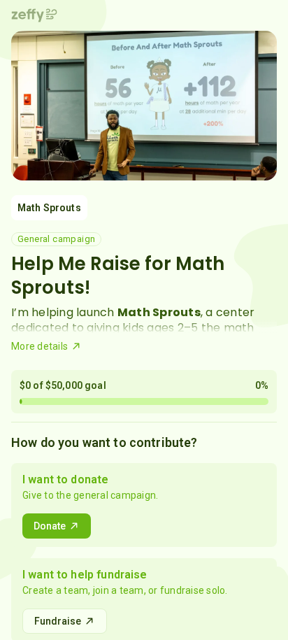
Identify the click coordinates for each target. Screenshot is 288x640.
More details (39, 346)
